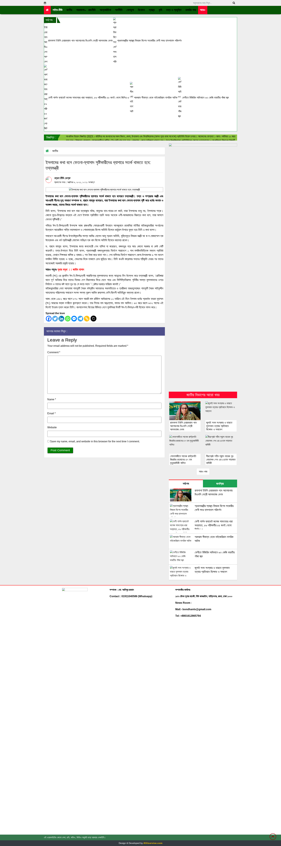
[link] (202, 10)
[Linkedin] (61, 318)
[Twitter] (55, 318)
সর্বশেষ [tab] (186, 483)
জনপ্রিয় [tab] (220, 483)
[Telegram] (80, 318)
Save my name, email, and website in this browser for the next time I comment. (95, 441)
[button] (69, 10)
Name (51, 399)
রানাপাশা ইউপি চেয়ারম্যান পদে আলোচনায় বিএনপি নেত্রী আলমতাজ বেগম (80, 40)
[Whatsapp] (68, 318)
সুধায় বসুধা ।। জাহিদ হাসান (71, 269)
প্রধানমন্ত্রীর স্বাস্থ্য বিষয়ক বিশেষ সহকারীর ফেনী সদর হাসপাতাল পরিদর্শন (149, 40)
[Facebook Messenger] (74, 318)
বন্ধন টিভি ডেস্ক (62, 178)
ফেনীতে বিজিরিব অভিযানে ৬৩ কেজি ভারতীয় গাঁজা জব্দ (205, 97)
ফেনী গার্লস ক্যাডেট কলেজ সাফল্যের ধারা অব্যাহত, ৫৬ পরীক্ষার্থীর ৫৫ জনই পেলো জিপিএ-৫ (88, 97)
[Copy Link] (87, 318)
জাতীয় (55, 151)
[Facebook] (49, 318)
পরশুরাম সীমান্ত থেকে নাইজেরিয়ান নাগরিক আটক (155, 97)
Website (52, 427)
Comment (53, 352)
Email (51, 413)
